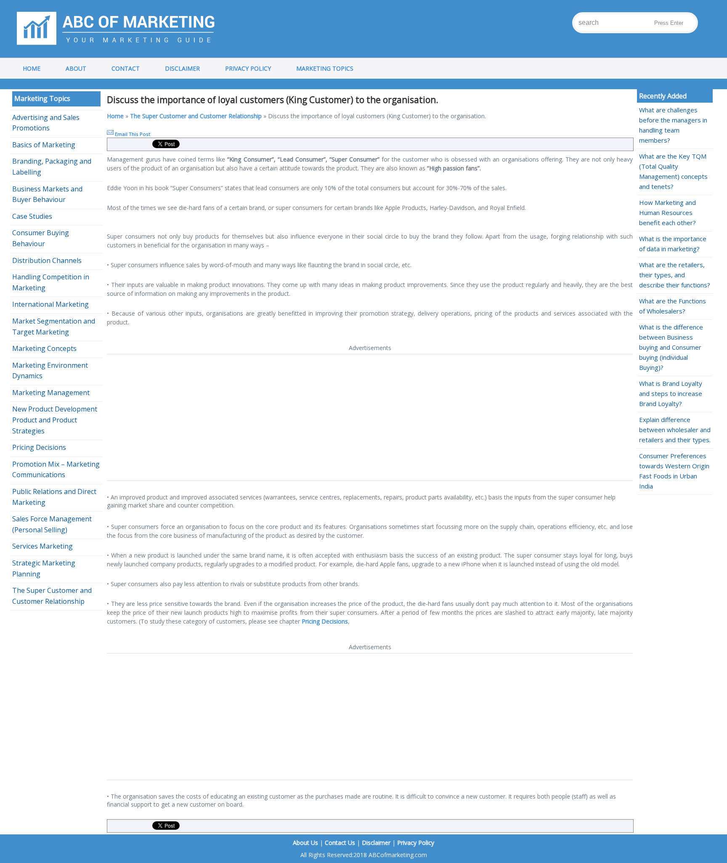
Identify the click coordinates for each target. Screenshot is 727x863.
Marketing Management (51, 392)
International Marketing (50, 304)
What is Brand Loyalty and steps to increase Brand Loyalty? (670, 393)
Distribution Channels (47, 260)
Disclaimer (182, 68)
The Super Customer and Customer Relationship (196, 116)
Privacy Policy (248, 68)
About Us (305, 843)
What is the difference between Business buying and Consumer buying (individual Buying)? (671, 347)
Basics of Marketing (43, 144)
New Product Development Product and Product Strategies (54, 419)
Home (31, 68)
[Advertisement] (359, 417)
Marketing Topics (324, 68)
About (76, 68)
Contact (125, 68)
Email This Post (132, 134)
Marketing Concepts (44, 348)
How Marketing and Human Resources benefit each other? (667, 212)
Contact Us (340, 843)
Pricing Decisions (325, 621)
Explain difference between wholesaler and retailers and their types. (675, 429)
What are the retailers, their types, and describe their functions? (674, 274)
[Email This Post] (110, 134)
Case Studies (32, 216)
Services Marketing (42, 546)
